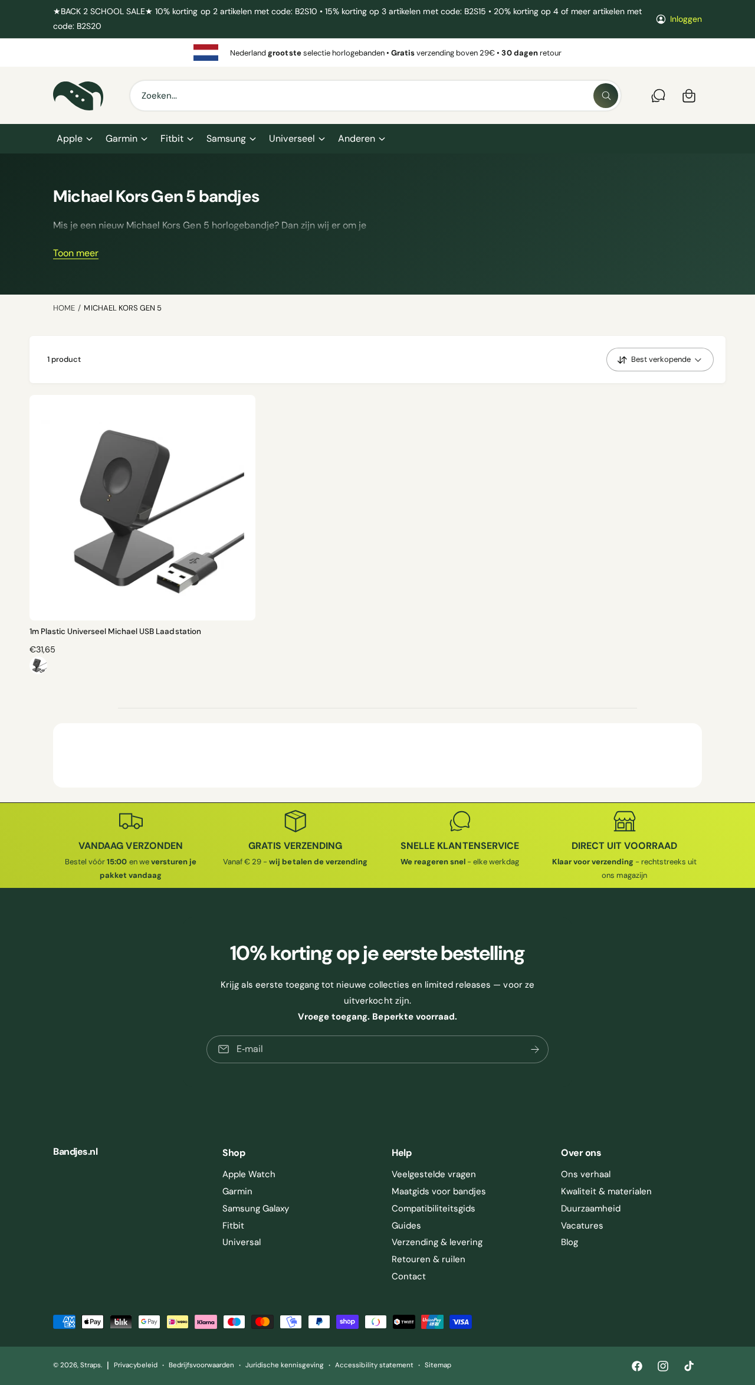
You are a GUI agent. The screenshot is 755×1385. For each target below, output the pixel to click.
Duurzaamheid (591, 1208)
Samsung (226, 138)
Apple (70, 138)
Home (64, 308)
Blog (569, 1242)
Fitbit (171, 138)
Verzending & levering (437, 1242)
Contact (409, 1276)
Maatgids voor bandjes (439, 1191)
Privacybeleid (135, 1365)
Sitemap (438, 1365)
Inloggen (686, 19)
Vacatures (582, 1226)
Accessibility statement (374, 1365)
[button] (74, 138)
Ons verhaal (585, 1174)
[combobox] (375, 95)
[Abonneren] (535, 1049)
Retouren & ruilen (428, 1259)
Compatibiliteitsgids (433, 1208)
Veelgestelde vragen (434, 1174)
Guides (406, 1226)
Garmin (121, 138)
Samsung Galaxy (255, 1208)
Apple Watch (248, 1174)
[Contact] (658, 95)
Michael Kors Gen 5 (122, 308)
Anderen (356, 138)
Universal (241, 1242)
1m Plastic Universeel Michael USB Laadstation (115, 631)
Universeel (291, 138)
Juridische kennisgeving (284, 1365)
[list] (377, 52)
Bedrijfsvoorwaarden (201, 1365)
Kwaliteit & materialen (606, 1191)
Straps (90, 1365)
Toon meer (76, 253)
